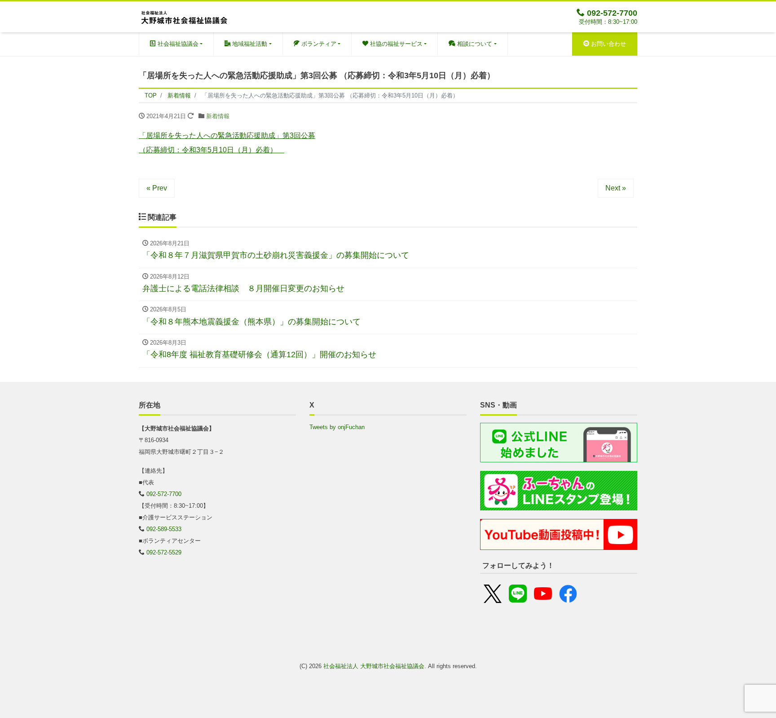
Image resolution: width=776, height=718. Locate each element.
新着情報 (217, 116)
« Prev (156, 188)
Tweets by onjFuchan (337, 427)
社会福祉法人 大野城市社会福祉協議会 (373, 666)
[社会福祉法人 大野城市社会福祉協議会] (184, 16)
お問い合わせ (607, 43)
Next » (615, 188)
